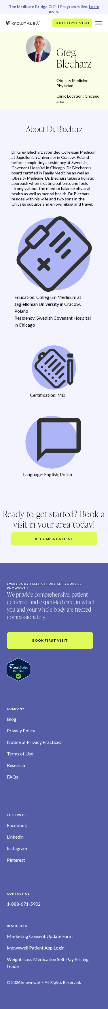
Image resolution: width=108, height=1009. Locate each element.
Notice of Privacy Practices (34, 742)
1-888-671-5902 (24, 903)
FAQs (12, 776)
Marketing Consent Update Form (40, 936)
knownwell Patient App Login (36, 947)
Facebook (17, 825)
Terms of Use (20, 753)
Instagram (17, 848)
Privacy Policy (21, 730)
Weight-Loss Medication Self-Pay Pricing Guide (48, 962)
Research (16, 765)
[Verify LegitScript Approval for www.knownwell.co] (18, 669)
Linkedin (15, 836)
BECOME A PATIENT (54, 539)
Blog (11, 719)
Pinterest (16, 860)
